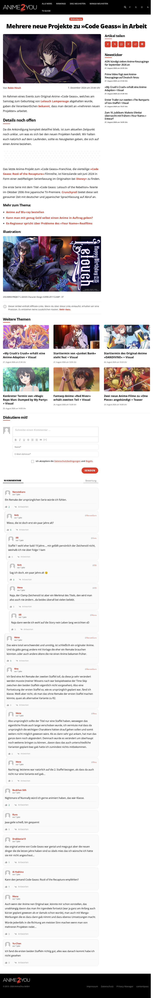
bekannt (44, 106)
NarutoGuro (92, 515)
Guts (95, 538)
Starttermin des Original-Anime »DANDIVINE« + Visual (125, 355)
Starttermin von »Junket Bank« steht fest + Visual (74, 355)
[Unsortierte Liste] (37, 440)
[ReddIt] (135, 44)
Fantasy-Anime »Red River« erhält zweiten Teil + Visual (72, 397)
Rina (95, 713)
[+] (45, 440)
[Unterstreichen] (24, 440)
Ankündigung (76, 19)
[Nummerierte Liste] (32, 440)
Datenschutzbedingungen (67, 461)
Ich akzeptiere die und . (64, 461)
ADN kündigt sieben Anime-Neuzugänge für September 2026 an (127, 63)
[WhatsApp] (121, 44)
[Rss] (148, 7)
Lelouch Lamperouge (55, 101)
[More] (142, 44)
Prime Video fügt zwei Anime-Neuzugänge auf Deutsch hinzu (122, 76)
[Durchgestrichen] (28, 440)
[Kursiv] (20, 440)
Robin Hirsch (14, 87)
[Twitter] (136, 7)
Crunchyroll (69, 192)
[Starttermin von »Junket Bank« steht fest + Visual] (76, 337)
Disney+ (81, 179)
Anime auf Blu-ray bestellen (25, 212)
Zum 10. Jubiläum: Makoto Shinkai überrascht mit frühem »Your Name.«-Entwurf (126, 115)
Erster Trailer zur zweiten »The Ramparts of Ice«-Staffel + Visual (127, 101)
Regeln (89, 461)
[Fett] (16, 440)
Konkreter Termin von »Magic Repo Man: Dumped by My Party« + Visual (25, 399)
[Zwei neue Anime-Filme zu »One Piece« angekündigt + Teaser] (127, 379)
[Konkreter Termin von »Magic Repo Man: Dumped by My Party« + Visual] (26, 379)
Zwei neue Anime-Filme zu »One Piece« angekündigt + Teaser (126, 397)
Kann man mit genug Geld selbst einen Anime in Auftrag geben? (49, 218)
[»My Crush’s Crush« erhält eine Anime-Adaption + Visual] (26, 337)
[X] (115, 44)
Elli (95, 565)
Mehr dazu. (65, 309)
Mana (94, 615)
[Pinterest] (128, 44)
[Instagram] (142, 7)
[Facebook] (130, 7)
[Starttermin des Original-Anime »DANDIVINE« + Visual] (127, 337)
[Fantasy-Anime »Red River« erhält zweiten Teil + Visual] (76, 379)
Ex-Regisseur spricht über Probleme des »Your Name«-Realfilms (49, 223)
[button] (125, 7)
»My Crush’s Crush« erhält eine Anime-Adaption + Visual (126, 88)
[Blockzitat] (41, 440)
